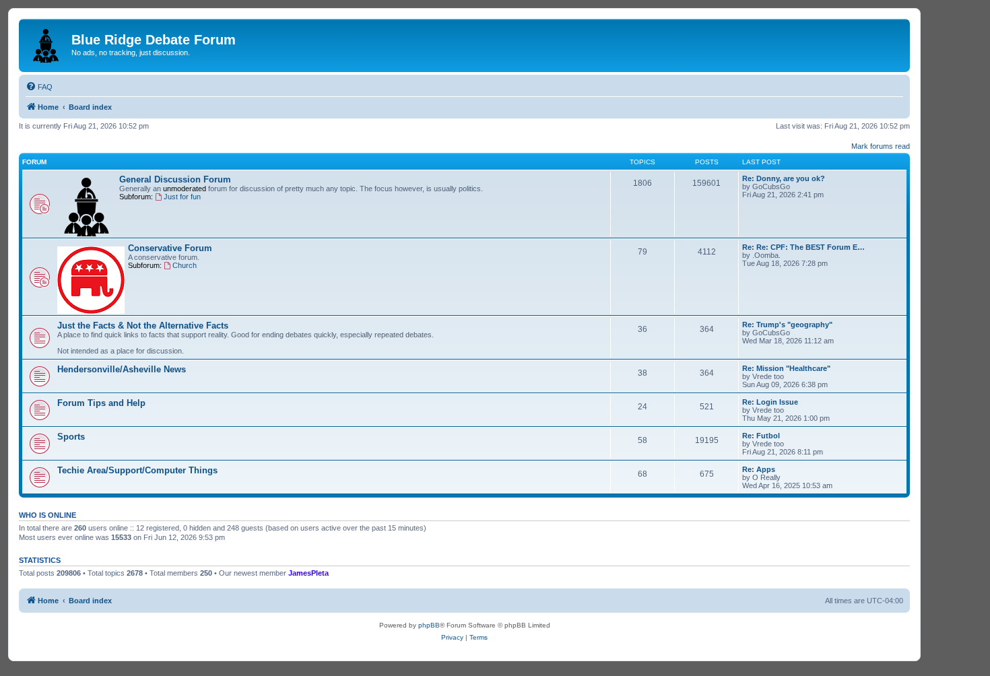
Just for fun (182, 197)
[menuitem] (39, 87)
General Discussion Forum (175, 179)
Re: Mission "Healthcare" (786, 368)
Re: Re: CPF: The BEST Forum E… (803, 247)
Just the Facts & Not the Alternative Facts (142, 325)
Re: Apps (758, 469)
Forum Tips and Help (101, 403)
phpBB (429, 625)
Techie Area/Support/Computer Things (137, 470)
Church (184, 265)
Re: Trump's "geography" (787, 324)
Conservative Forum (170, 248)
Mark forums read (880, 146)
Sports (71, 437)
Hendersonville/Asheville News (121, 369)
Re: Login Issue (770, 402)
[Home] (46, 43)
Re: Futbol (761, 436)
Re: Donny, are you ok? (783, 178)
